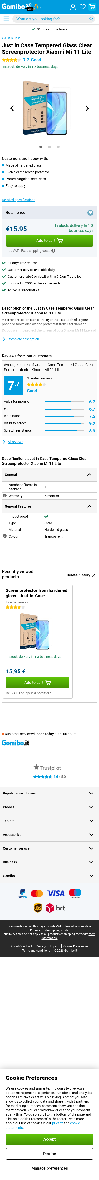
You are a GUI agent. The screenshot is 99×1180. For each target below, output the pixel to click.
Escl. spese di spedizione (35, 693)
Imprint (54, 946)
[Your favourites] (82, 7)
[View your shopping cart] (92, 7)
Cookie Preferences (75, 946)
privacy (57, 1123)
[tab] (40, 147)
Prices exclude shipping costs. (49, 930)
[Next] (87, 108)
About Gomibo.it (21, 946)
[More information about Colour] (5, 536)
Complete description (23, 339)
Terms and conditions (36, 950)
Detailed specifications (18, 200)
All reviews (15, 442)
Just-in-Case (12, 38)
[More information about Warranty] (5, 495)
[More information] (53, 251)
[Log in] (73, 7)
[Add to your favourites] (90, 213)
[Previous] (12, 108)
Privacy (41, 946)
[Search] (91, 19)
